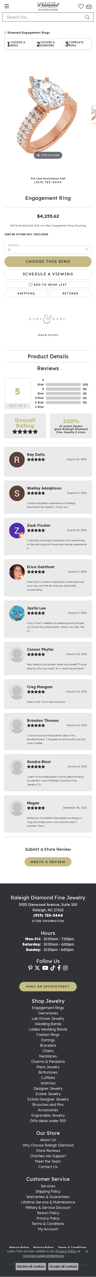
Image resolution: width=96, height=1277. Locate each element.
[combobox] (42, 17)
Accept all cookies (63, 1266)
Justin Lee (36, 608)
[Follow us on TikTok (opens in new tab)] (52, 968)
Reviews (48, 368)
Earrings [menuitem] (48, 1040)
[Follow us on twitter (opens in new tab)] (37, 968)
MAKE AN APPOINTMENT (48, 986)
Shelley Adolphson (44, 488)
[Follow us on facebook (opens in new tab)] (59, 968)
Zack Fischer (38, 525)
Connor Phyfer (40, 649)
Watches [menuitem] (48, 1083)
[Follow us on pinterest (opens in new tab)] (30, 968)
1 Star (39, 407)
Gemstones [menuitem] (48, 1013)
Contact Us (48, 1166)
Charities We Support (48, 1156)
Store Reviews (48, 1150)
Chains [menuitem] (48, 1051)
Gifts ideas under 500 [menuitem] (48, 1120)
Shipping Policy (48, 1191)
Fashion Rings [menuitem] (48, 1034)
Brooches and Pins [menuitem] (48, 1104)
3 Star (39, 398)
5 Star (41, 382)
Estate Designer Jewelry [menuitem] (48, 1099)
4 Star (41, 391)
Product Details (48, 356)
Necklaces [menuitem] (48, 1056)
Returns (71, 293)
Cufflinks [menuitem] (48, 1077)
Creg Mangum (39, 687)
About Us (48, 1140)
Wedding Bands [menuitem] (48, 1024)
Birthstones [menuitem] (48, 1072)
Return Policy (48, 1213)
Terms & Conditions (48, 1223)
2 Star (39, 402)
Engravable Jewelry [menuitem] (48, 1115)
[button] (81, 6)
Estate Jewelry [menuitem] (48, 1094)
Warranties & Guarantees (48, 1196)
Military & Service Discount (48, 1207)
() (85, 384)
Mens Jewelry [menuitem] (48, 1067)
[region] (48, 117)
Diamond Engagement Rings (29, 32)
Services (48, 1186)
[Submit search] (88, 17)
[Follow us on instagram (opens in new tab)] (65, 968)
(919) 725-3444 (48, 182)
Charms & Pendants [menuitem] (48, 1061)
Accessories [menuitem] (48, 1110)
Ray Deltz (36, 454)
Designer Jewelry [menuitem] (48, 1088)
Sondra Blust (39, 761)
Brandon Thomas (43, 720)
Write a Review (47, 862)
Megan (33, 803)
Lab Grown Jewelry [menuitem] (48, 1018)
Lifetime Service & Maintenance (48, 1202)
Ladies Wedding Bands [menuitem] (48, 1029)
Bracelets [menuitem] (48, 1045)
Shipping (26, 293)
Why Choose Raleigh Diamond (48, 1145)
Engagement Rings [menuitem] (48, 1007)
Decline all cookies (31, 1266)
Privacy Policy (48, 1218)
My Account (48, 1229)
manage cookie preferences (43, 1256)
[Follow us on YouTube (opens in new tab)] (45, 968)
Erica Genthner (41, 567)
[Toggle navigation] (6, 6)
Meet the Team (48, 1161)
